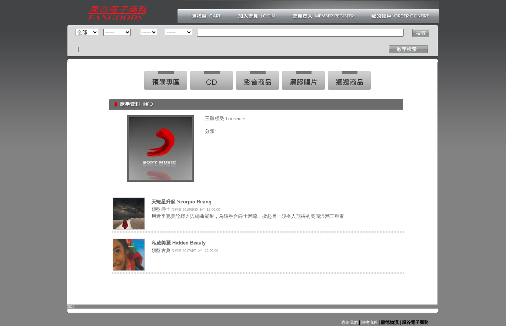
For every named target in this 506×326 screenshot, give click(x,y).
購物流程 (368, 322)
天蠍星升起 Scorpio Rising (182, 201)
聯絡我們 (350, 322)
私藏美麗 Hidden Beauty (179, 243)
